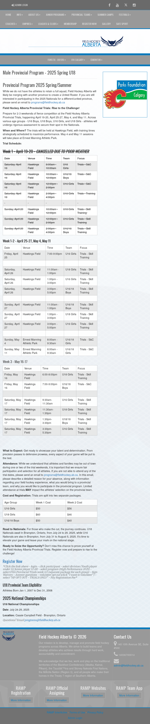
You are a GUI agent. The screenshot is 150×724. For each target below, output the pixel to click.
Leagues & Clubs (47, 24)
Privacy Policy (95, 712)
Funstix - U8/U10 (56, 60)
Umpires (26, 24)
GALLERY (106, 24)
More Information (21, 700)
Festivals (124, 14)
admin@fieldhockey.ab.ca (128, 665)
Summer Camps (105, 14)
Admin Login (75, 718)
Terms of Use (77, 712)
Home (8, 14)
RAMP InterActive (57, 712)
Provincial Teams (81, 14)
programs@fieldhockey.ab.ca (48, 102)
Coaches (10, 24)
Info (19, 14)
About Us (33, 14)
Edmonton (96, 60)
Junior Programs (55, 14)
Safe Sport (122, 24)
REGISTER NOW (89, 24)
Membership (70, 24)
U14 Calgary (77, 60)
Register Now (12, 561)
